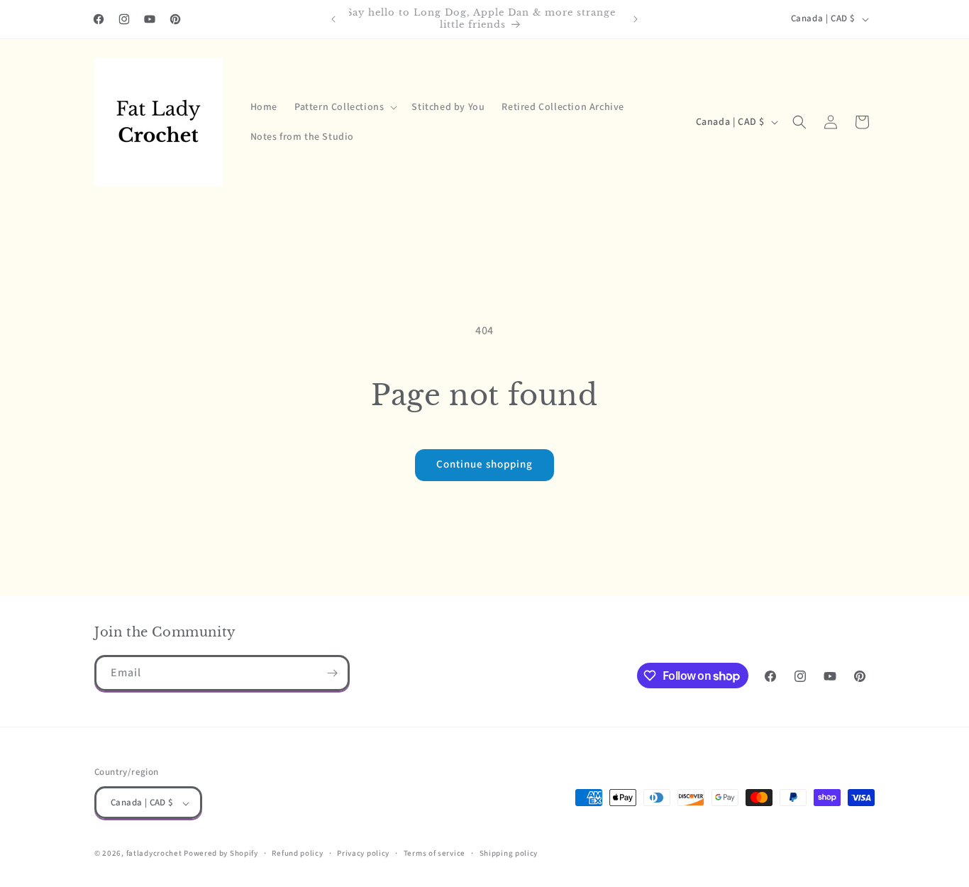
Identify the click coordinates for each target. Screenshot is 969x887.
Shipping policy (509, 853)
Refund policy (297, 853)
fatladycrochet (154, 854)
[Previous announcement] (333, 19)
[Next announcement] (635, 19)
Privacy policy (363, 853)
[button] (344, 107)
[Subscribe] (332, 673)
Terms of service (434, 853)
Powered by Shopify (221, 854)
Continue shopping (484, 464)
